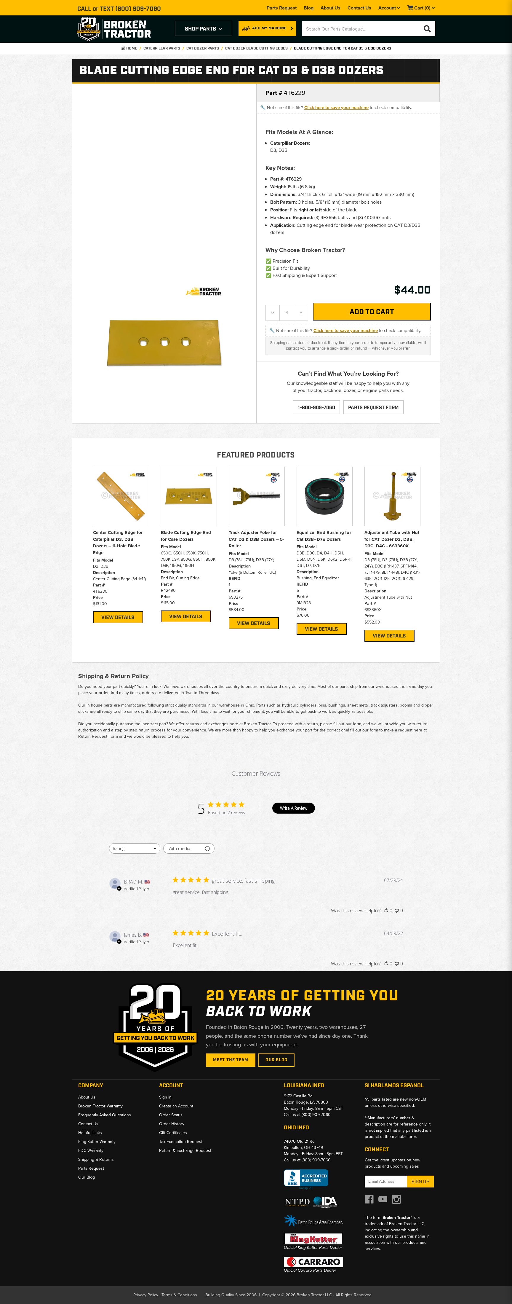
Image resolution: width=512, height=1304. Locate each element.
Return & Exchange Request (185, 1150)
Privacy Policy (145, 1295)
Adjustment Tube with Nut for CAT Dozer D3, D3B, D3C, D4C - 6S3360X (392, 539)
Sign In (165, 1097)
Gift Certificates (173, 1133)
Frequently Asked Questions (104, 1115)
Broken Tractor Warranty (100, 1106)
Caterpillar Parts (161, 48)
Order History (171, 1124)
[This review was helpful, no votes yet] (386, 910)
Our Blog (276, 1060)
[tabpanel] (121, 545)
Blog (308, 7)
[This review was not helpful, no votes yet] (397, 910)
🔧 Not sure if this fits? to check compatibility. (336, 107)
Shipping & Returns (96, 1159)
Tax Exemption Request (180, 1142)
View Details (118, 617)
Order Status (171, 1115)
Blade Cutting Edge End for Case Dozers (186, 536)
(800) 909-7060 (138, 9)
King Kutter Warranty (97, 1142)
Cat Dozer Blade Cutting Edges (256, 48)
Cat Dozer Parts (202, 48)
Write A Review (293, 808)
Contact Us (359, 7)
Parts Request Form (373, 408)
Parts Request (282, 7)
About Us (330, 7)
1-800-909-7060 (316, 408)
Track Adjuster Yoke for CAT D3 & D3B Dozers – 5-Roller (256, 539)
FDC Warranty (90, 1150)
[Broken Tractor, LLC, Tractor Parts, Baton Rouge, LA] (306, 1179)
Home (131, 48)
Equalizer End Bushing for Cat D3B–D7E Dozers (324, 536)
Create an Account (176, 1106)
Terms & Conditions (179, 1295)
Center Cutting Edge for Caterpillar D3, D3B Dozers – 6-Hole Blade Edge (118, 542)
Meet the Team (231, 1060)
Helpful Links (90, 1133)
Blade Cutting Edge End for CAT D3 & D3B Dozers (342, 48)
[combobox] (134, 848)
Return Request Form (98, 736)
